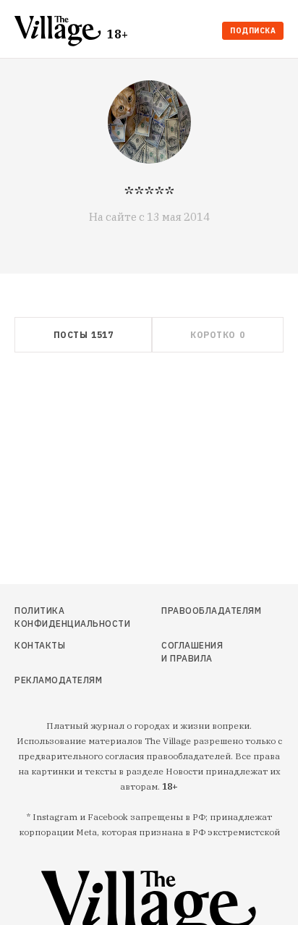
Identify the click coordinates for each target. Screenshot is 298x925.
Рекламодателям (54, 680)
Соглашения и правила (192, 652)
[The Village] (60, 32)
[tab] (83, 334)
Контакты (39, 645)
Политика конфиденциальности (54, 617)
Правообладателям (195, 610)
